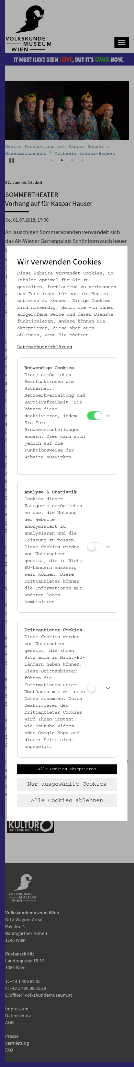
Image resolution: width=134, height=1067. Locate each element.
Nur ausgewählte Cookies (67, 784)
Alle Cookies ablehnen (67, 800)
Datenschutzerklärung (44, 347)
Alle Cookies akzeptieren (67, 769)
